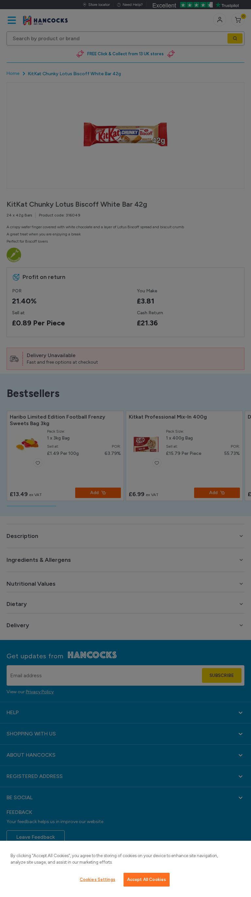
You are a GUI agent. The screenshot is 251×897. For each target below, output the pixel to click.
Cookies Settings (97, 879)
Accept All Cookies (146, 879)
